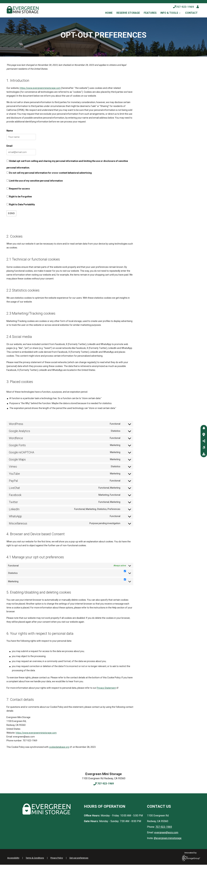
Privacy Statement (106, 688)
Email (9, 146)
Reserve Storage (128, 12)
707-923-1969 (185, 6)
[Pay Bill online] (197, 6)
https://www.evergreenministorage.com (40, 88)
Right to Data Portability (22, 204)
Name (9, 130)
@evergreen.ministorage (167, 838)
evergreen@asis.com (166, 832)
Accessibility (13, 858)
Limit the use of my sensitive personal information (36, 180)
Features (150, 12)
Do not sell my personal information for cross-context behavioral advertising (50, 173)
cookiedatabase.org (59, 747)
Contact (191, 12)
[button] (204, 428)
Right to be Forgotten (20, 196)
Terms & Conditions (35, 858)
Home (109, 12)
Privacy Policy (56, 858)
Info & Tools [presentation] (169, 12)
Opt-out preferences (78, 858)
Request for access (19, 188)
